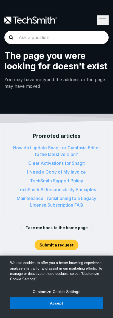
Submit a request (56, 245)
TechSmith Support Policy (56, 180)
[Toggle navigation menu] (103, 20)
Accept (56, 303)
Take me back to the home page (57, 227)
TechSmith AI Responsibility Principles (56, 189)
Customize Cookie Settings (56, 291)
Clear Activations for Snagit (56, 163)
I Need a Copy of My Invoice (56, 172)
